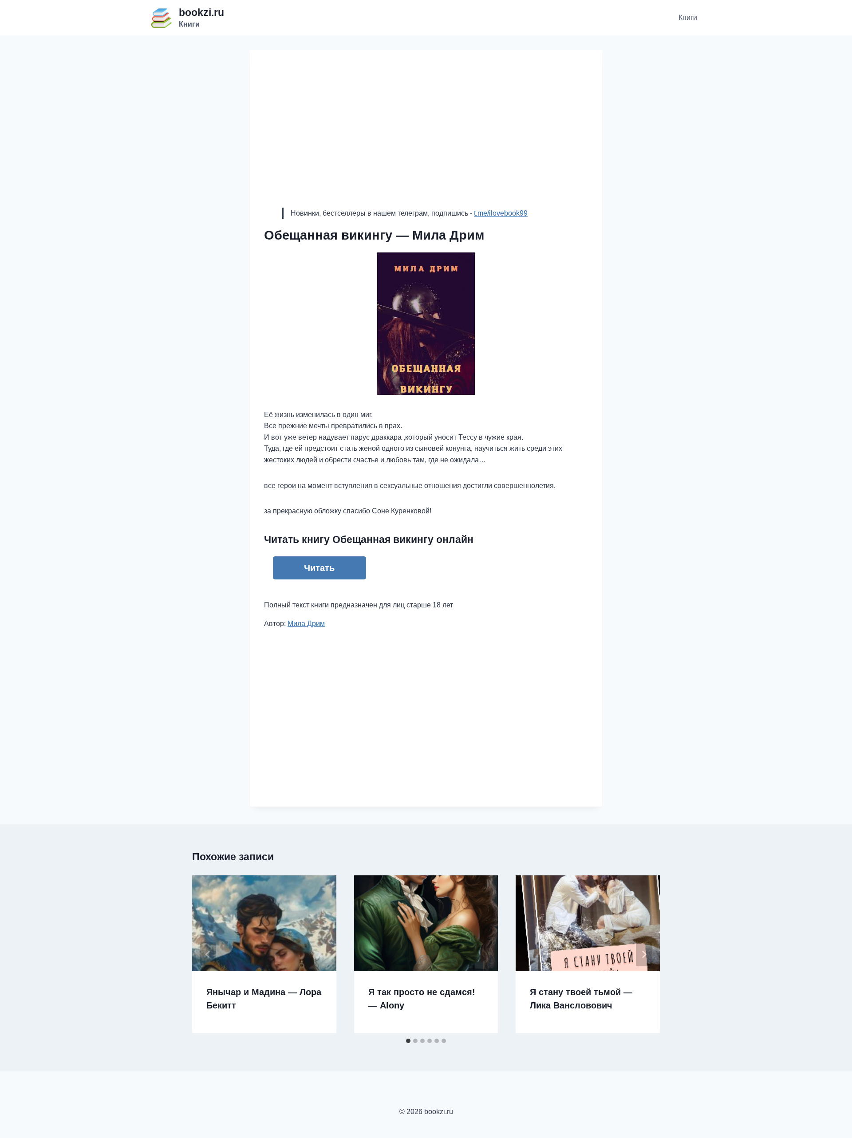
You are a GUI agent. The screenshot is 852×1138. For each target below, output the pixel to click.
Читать (319, 568)
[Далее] (644, 954)
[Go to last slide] (208, 954)
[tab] (408, 1041)
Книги (687, 17)
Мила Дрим (306, 623)
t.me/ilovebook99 (501, 213)
